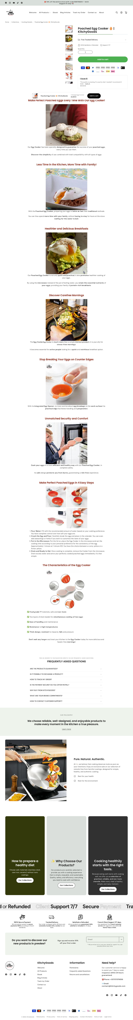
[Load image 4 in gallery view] (69, 57)
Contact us (41, 985)
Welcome (40, 968)
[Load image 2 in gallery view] (69, 38)
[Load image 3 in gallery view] (69, 47)
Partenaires (74, 968)
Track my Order (43, 981)
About (39, 988)
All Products (42, 971)
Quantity (81, 49)
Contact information (86, 1016)
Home (7, 22)
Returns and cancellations (79, 974)
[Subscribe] (121, 939)
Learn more (66, 729)
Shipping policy (73, 1016)
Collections (15, 22)
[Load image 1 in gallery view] (69, 29)
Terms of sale (98, 1016)
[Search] (117, 12)
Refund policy (41, 1016)
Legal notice (107, 1016)
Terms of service (62, 1016)
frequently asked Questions (80, 971)
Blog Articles (42, 978)
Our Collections (25, 880)
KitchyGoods (30, 1017)
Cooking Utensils (27, 22)
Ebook (39, 974)
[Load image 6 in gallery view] (69, 76)
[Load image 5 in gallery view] (69, 66)
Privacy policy (51, 1016)
